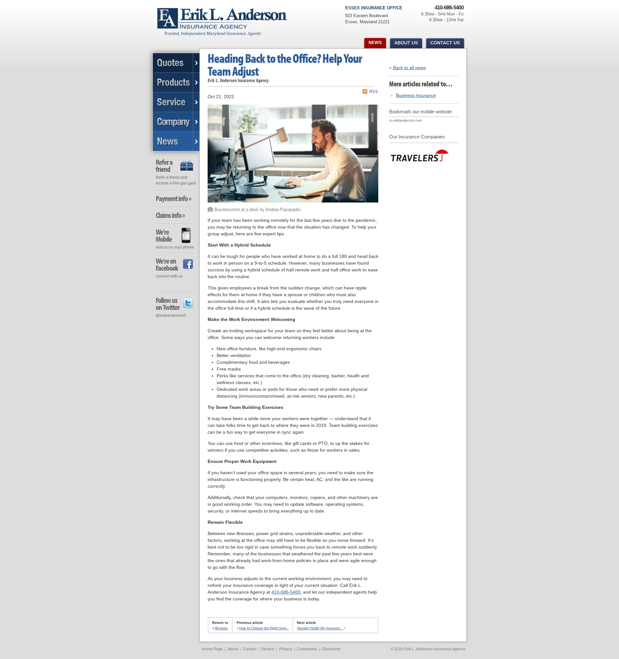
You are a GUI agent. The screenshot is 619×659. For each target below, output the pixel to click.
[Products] (176, 82)
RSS (373, 91)
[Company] (176, 122)
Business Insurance (416, 95)
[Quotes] (176, 63)
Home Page (212, 649)
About (233, 649)
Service (267, 649)
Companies (307, 649)
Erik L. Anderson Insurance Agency (225, 25)
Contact (249, 649)
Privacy (285, 649)
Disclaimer (331, 649)
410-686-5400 (285, 592)
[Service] (176, 102)
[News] (176, 141)
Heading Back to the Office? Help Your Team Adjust (285, 64)
